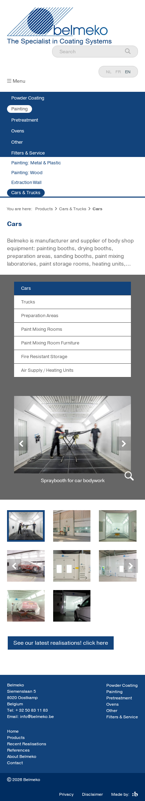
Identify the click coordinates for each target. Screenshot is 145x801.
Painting (19, 109)
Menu (19, 81)
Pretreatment (24, 120)
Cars (26, 288)
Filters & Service (28, 153)
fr (118, 72)
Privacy (66, 794)
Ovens (17, 131)
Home (13, 731)
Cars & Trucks (25, 193)
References (18, 750)
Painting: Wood (27, 173)
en (128, 72)
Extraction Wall (26, 182)
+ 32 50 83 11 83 (31, 710)
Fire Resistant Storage (44, 357)
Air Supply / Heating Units (47, 370)
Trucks (28, 302)
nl (108, 72)
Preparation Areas (39, 316)
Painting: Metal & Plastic (36, 163)
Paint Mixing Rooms (41, 329)
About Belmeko (21, 756)
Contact (15, 763)
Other (17, 142)
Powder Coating (27, 98)
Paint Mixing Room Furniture (50, 343)
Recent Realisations (26, 744)
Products (44, 209)
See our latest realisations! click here (60, 643)
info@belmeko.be (37, 716)
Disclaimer (92, 794)
